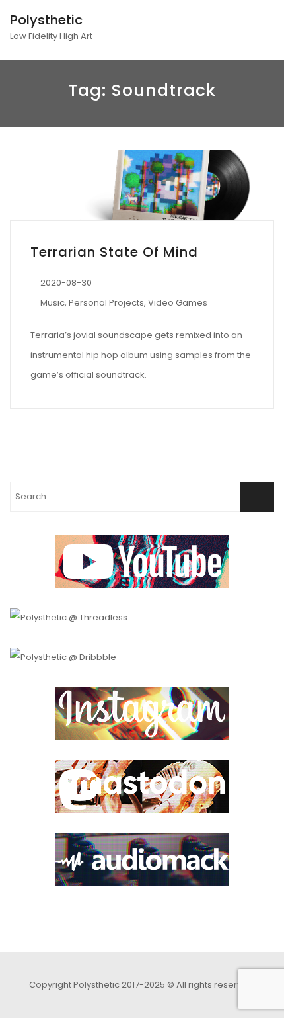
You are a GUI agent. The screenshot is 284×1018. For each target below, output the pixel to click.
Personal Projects (106, 302)
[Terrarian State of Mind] (142, 185)
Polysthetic (46, 20)
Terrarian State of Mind (114, 252)
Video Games (177, 302)
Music (52, 302)
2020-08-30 (66, 282)
